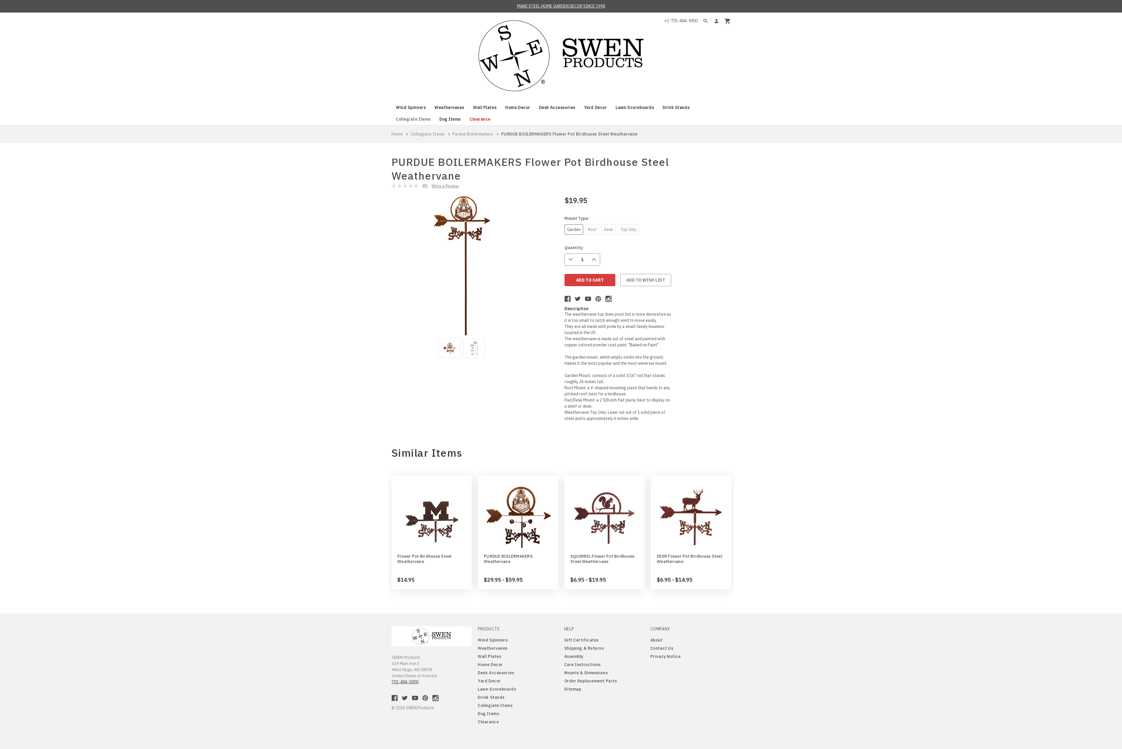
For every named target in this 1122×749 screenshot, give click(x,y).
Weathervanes (449, 107)
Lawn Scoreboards (635, 107)
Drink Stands (676, 107)
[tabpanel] (449, 349)
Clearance (480, 119)
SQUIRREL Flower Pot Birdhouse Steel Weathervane (602, 559)
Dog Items (450, 119)
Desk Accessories (557, 107)
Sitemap (572, 689)
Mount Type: (577, 218)
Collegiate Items (413, 119)
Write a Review (445, 186)
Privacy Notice (665, 656)
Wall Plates (484, 107)
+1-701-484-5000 (681, 20)
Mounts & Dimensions (586, 672)
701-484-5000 (405, 681)
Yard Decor (595, 107)
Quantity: (574, 247)
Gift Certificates (581, 640)
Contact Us (661, 648)
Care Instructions (582, 664)
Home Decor (517, 107)
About (656, 640)
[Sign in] (716, 21)
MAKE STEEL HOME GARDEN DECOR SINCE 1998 (561, 6)
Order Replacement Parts (590, 681)
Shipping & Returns (584, 648)
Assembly (573, 656)
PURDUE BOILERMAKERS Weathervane (508, 559)
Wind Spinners (411, 107)
